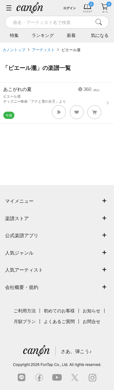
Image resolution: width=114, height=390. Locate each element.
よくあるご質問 (59, 321)
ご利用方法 (25, 311)
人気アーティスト (24, 270)
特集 (14, 35)
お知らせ (91, 311)
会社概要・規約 (21, 287)
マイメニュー (19, 201)
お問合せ (91, 321)
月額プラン (25, 321)
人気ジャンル (19, 252)
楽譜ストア (17, 218)
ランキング (43, 35)
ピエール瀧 (70, 50)
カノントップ (14, 50)
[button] (59, 112)
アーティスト (43, 50)
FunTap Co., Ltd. (54, 364)
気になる (100, 35)
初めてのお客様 (59, 311)
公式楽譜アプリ (21, 235)
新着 (71, 35)
